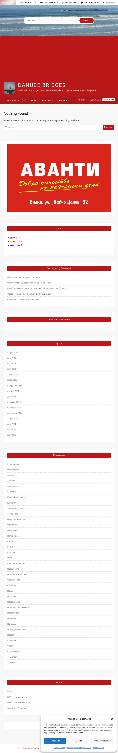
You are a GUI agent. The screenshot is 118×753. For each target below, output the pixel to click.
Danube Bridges (42, 85)
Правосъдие (13, 613)
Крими (10, 541)
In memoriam (13, 464)
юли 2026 (11, 358)
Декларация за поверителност (78, 748)
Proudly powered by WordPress (32, 748)
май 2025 (11, 435)
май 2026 (11, 369)
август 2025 (12, 418)
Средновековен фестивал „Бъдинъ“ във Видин (29, 294)
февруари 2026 (14, 385)
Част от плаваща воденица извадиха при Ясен (29, 283)
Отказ (79, 740)
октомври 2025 (14, 407)
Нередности (13, 569)
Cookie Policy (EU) (16, 100)
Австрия (11, 481)
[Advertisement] (59, 59)
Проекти (11, 635)
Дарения (62, 100)
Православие (13, 602)
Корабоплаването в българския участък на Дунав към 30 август (63, 2)
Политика (11, 596)
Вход (9, 691)
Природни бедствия (16, 629)
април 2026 (12, 374)
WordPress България (17, 708)
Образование (13, 580)
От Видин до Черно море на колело (24, 299)
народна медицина (16, 563)
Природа (11, 624)
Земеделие (12, 514)
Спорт (10, 646)
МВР (9, 558)
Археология (12, 486)
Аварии (10, 475)
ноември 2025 (14, 402)
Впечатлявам (98, 748)
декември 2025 (14, 396)
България (47, 100)
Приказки (11, 618)
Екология (11, 503)
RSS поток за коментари (18, 702)
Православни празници (18, 607)
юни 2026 (11, 363)
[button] (112, 718)
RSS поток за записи (17, 697)
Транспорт (12, 657)
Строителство (13, 651)
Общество (12, 585)
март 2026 (12, 380)
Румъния (11, 640)
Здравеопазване (15, 508)
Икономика (12, 525)
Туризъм (11, 662)
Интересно (12, 530)
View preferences (102, 740)
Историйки (12, 536)
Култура (11, 552)
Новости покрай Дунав (17, 574)
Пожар (10, 591)
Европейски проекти (16, 497)
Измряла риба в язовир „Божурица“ (24, 277)
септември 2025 (15, 413)
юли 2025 (11, 424)
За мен (34, 100)
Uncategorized (14, 470)
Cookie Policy (59, 748)
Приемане (55, 740)
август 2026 (12, 352)
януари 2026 (13, 391)
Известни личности (16, 519)
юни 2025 (11, 429)
